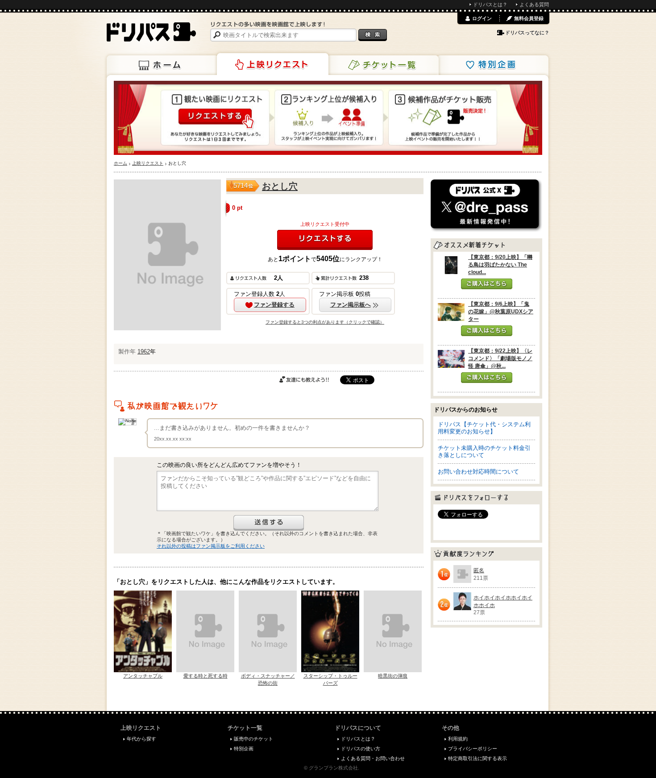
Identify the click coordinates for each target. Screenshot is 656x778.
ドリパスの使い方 (360, 748)
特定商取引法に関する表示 (477, 758)
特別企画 (492, 65)
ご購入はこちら (486, 284)
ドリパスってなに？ (527, 32)
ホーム (162, 65)
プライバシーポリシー (472, 748)
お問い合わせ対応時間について (478, 471)
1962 (143, 351)
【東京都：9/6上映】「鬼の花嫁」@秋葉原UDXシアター (500, 311)
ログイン (482, 18)
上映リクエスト (272, 64)
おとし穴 (280, 186)
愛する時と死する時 (205, 675)
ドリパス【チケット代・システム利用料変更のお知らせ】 (484, 428)
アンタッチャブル (142, 675)
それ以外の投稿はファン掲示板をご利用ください (211, 546)
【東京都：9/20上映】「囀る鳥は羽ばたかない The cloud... (500, 264)
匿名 (478, 570)
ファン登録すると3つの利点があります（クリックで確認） (325, 322)
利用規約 (458, 738)
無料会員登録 (529, 18)
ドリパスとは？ (490, 4)
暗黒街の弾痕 (392, 675)
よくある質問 (534, 4)
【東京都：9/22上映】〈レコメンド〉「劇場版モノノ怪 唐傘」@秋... (500, 358)
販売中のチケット (253, 738)
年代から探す (141, 738)
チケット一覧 (383, 65)
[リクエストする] (325, 240)
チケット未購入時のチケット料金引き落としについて (484, 451)
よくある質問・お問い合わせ (373, 758)
